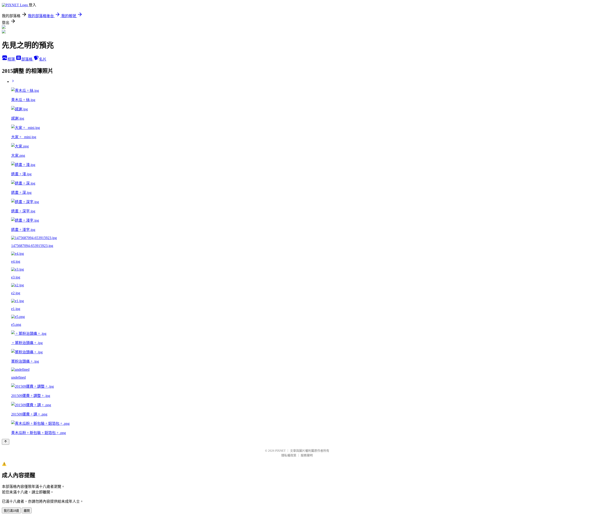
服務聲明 (307, 455)
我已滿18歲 (11, 510)
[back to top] (5, 442)
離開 (27, 510)
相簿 (11, 59)
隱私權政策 (288, 455)
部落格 (27, 59)
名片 (42, 59)
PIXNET (280, 450)
